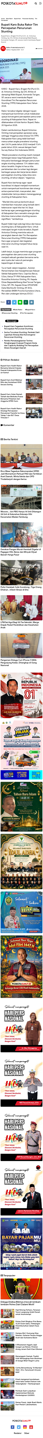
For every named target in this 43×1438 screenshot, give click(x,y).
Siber (26, 1433)
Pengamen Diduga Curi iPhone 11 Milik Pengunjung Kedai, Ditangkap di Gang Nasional (19, 663)
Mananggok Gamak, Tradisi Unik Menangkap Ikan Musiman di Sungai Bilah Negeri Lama (28, 1358)
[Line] (20, 302)
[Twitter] (14, 302)
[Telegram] (31, 302)
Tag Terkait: (6, 310)
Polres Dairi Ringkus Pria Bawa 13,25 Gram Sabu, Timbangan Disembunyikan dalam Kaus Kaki (28, 1324)
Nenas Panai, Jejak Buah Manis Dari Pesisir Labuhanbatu (28, 1403)
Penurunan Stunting (28, 18)
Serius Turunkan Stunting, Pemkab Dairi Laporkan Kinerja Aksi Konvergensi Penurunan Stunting (22, 334)
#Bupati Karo (30, 310)
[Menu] (41, 3)
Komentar (39, 48)
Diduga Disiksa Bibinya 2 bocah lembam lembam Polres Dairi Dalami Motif (21, 1303)
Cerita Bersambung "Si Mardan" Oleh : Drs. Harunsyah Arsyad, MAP (28, 1370)
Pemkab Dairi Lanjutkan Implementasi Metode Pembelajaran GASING (25, 1393)
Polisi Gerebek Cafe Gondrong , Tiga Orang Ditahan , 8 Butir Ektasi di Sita (21, 588)
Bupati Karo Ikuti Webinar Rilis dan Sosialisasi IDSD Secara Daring (11, 382)
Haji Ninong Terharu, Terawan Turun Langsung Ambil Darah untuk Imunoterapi (27, 1312)
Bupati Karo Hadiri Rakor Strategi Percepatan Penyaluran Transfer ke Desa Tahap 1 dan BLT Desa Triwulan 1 (13, 413)
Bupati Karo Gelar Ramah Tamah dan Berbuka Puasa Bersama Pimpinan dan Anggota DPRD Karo (12, 397)
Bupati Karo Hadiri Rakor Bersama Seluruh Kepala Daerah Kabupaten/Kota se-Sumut (11, 369)
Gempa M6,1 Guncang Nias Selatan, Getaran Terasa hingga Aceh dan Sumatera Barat (28, 1335)
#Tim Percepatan (26, 313)
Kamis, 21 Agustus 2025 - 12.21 (15, 50)
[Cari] (36, 3)
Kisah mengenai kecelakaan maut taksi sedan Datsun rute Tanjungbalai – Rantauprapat (27, 1381)
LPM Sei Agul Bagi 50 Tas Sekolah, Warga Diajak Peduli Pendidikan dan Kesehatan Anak (20, 625)
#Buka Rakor (17, 310)
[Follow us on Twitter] (19, 1427)
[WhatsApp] (26, 302)
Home (3, 18)
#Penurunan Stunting (9, 313)
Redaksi (17, 1433)
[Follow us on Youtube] (31, 1427)
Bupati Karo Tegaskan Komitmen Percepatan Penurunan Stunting (18, 327)
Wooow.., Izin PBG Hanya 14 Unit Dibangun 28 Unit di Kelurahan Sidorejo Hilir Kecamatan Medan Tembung (21, 514)
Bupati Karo (17, 18)
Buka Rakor (9, 18)
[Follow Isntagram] (25, 1427)
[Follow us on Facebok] (13, 1427)
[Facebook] (8, 302)
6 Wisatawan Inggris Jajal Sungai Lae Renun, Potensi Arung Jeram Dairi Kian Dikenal (28, 1347)
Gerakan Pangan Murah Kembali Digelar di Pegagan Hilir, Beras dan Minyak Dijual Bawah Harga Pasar (21, 552)
